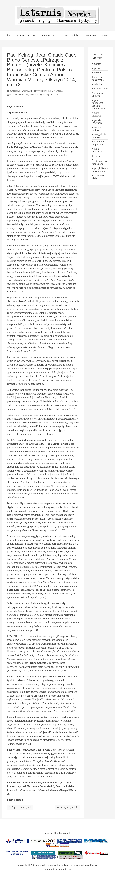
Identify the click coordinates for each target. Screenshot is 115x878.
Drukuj (45, 95)
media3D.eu (64, 869)
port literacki (25, 91)
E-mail (56, 95)
